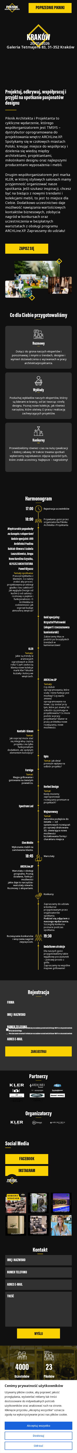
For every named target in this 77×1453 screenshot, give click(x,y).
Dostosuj (38, 1435)
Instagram (27, 1171)
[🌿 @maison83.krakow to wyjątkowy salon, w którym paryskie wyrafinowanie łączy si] (15, 1225)
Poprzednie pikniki (50, 8)
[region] (38, 1416)
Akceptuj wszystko (38, 1425)
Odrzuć (38, 1445)
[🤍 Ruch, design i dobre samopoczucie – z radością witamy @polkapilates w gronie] (15, 1203)
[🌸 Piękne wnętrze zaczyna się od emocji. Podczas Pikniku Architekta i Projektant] (38, 1225)
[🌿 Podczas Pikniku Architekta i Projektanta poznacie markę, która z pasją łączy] (61, 1203)
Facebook (26, 1159)
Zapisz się (26, 248)
